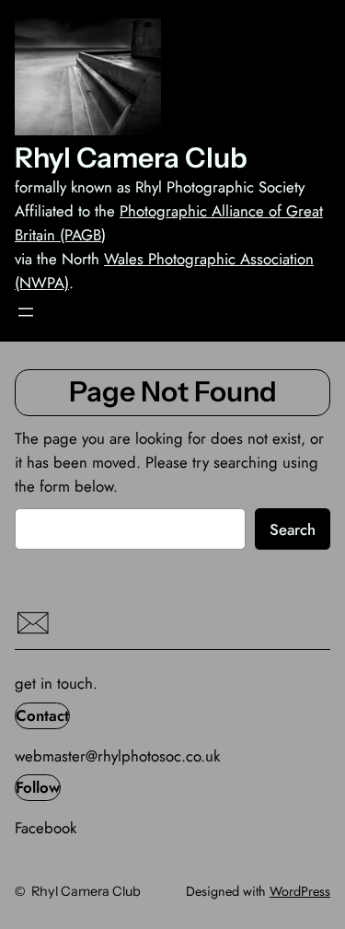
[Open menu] (26, 312)
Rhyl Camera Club (131, 158)
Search (293, 529)
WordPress (300, 891)
